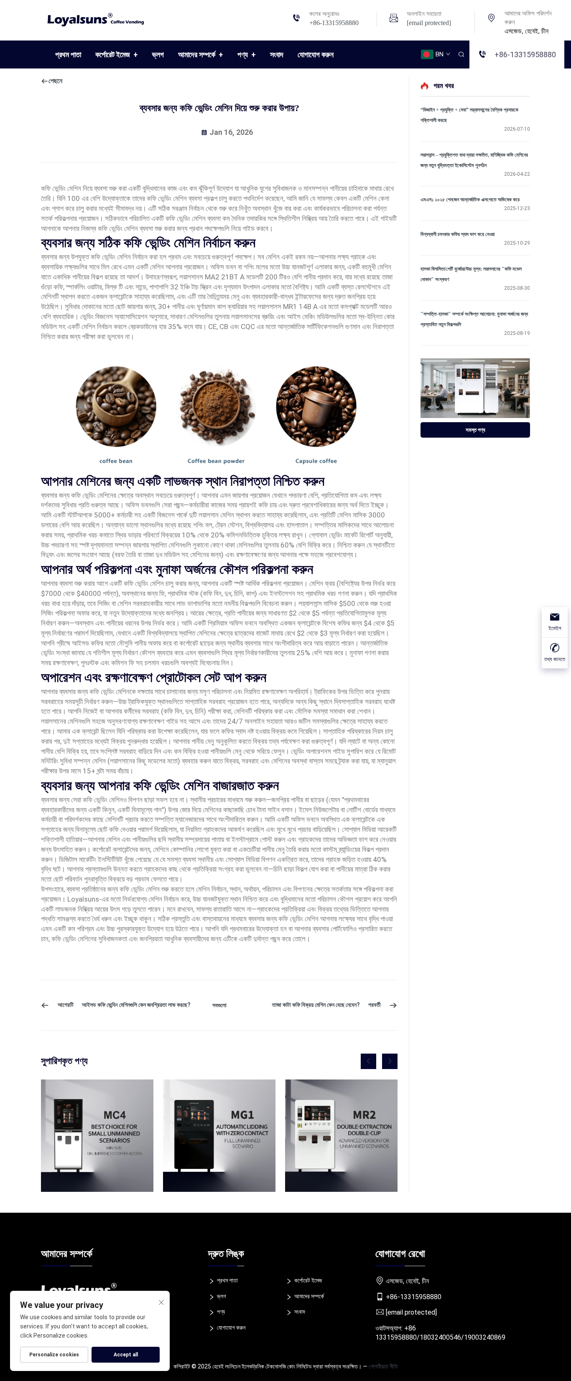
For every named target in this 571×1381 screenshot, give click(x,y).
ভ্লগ (158, 54)
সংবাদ (276, 54)
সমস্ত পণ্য (475, 430)
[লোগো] (99, 18)
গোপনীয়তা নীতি (383, 1366)
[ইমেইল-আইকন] (393, 19)
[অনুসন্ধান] (461, 54)
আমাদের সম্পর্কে (200, 54)
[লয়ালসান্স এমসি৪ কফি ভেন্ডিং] (97, 1135)
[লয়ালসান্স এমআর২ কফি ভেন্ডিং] (341, 1135)
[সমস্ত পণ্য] (475, 388)
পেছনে (55, 81)
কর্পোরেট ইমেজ (116, 54)
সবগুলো (219, 1005)
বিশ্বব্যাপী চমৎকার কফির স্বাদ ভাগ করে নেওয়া (458, 234)
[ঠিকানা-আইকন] (491, 19)
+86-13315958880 (334, 22)
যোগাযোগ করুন (316, 54)
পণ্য (246, 54)
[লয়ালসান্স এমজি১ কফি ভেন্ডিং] (219, 1135)
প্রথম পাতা (68, 54)
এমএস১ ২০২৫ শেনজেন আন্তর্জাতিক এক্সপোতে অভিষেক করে (470, 200)
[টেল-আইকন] (296, 19)
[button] (368, 1061)
